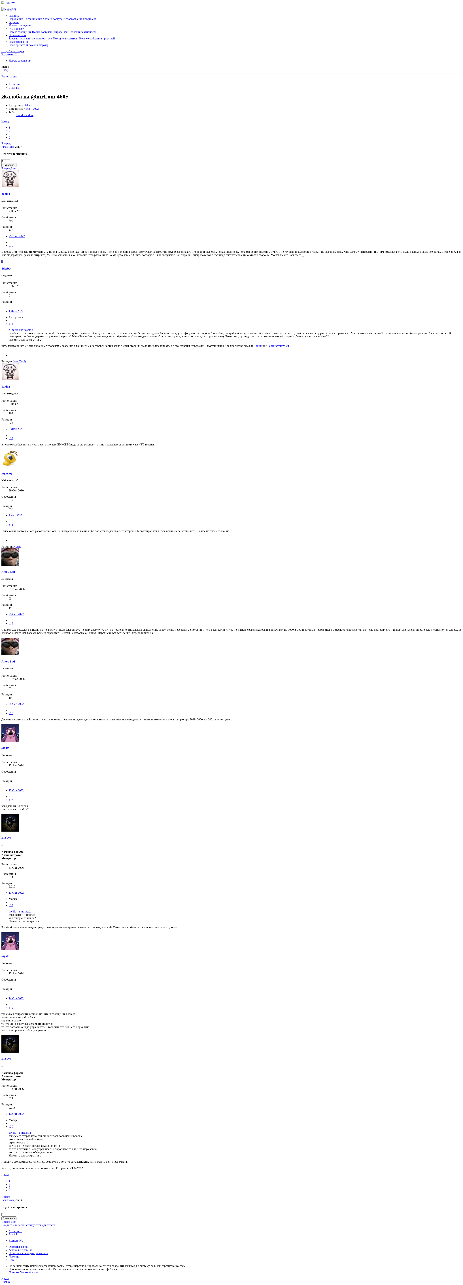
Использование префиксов (79, 18)
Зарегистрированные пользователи (30, 38)
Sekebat (28, 105)
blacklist (21, 115)
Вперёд (5, 143)
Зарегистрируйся (278, 345)
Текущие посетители (65, 38)
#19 (11, 1007)
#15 (11, 623)
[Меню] (2, 7)
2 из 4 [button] (18, 146)
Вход (4, 69)
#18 (11, 905)
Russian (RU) (16, 1240)
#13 (11, 438)
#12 (11, 323)
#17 (11, 799)
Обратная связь (18, 1246)
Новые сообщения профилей (50, 31)
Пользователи (17, 35)
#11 (11, 245)
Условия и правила (20, 1250)
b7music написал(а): (21, 329)
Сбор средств (17, 45)
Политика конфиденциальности (28, 1253)
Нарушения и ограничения (25, 18)
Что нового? (16, 28)
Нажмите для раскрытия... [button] (25, 339)
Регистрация (9, 76)
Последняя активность (82, 31)
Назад (5, 121)
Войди (258, 345)
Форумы (14, 22)
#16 (11, 713)
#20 (11, 1126)
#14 (11, 524)
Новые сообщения (20, 25)
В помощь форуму (37, 45)
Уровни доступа (53, 18)
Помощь (14, 1256)
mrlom (29, 115)
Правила (14, 15)
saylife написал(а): (20, 911)
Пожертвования (18, 41)
